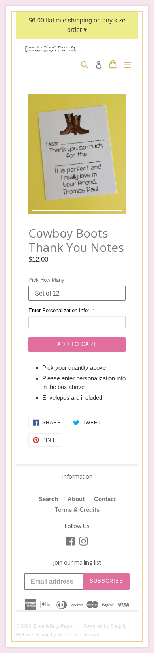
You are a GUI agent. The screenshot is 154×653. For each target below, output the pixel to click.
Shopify (118, 626)
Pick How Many (46, 280)
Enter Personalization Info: (59, 310)
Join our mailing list (77, 562)
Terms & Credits (77, 509)
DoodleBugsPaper (54, 626)
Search (48, 499)
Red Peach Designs (78, 635)
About (76, 499)
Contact (105, 499)
